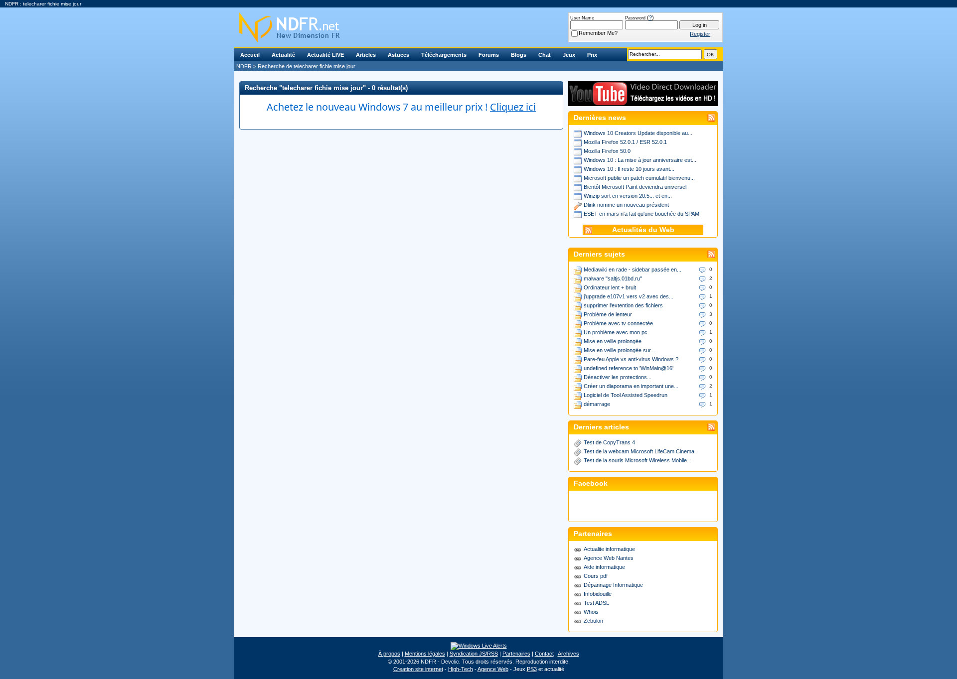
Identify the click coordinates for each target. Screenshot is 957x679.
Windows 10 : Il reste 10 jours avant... (629, 169)
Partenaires (516, 654)
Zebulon (593, 621)
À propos (389, 654)
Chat (544, 55)
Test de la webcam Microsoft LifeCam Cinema (639, 451)
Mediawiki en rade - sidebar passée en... (632, 269)
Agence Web (493, 669)
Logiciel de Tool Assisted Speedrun (625, 395)
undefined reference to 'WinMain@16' (628, 368)
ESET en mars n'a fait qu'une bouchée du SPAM (641, 214)
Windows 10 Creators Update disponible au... (638, 133)
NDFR (244, 66)
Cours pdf (596, 576)
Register (700, 34)
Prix (592, 55)
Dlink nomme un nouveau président (626, 205)
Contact (544, 654)
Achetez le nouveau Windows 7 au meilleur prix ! (401, 107)
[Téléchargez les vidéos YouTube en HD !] (643, 101)
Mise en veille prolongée (612, 341)
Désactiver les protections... (617, 377)
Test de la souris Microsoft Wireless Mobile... (637, 460)
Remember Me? (598, 33)
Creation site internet (418, 669)
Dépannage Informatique (613, 585)
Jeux (569, 55)
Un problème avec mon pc (615, 332)
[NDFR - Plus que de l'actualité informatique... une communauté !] (478, 27)
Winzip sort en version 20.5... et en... (628, 196)
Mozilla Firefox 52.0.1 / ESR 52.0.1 (625, 142)
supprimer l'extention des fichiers (623, 305)
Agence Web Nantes (609, 558)
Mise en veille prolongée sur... (619, 350)
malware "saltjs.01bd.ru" (613, 278)
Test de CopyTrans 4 (609, 442)
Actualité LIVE (325, 55)
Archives (568, 654)
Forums (488, 55)
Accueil (250, 55)
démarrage (597, 404)
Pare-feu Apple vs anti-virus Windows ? (631, 359)
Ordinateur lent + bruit (610, 287)
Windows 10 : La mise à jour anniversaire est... (640, 160)
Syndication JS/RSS (474, 654)
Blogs (518, 55)
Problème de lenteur (608, 314)
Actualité (283, 55)
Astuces (398, 55)
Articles (366, 55)
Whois (591, 612)
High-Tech (460, 669)
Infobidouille (598, 594)
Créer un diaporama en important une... (631, 386)
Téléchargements (444, 55)
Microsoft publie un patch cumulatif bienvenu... (639, 178)
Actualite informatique (609, 549)
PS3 (532, 669)
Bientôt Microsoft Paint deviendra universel (635, 187)
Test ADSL (596, 603)
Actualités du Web (643, 230)
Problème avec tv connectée (618, 323)
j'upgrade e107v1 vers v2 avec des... (628, 296)
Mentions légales (425, 654)
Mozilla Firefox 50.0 (607, 151)
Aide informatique (604, 567)
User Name (582, 17)
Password (635, 17)
